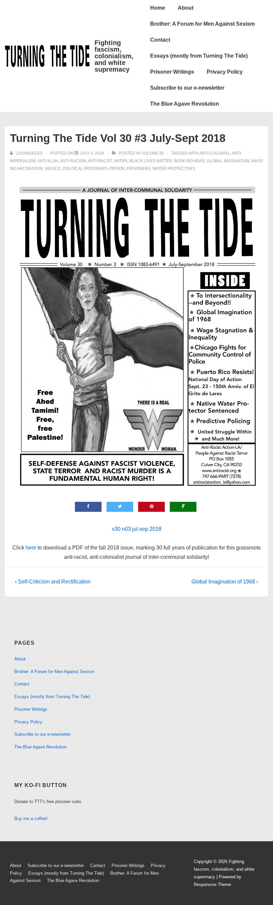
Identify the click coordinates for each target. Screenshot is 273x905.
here (31, 547)
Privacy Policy (225, 72)
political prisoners (85, 168)
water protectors (173, 168)
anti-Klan (47, 161)
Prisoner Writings (172, 72)
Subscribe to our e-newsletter (187, 88)
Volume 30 (152, 153)
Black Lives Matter (151, 161)
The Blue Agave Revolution (184, 104)
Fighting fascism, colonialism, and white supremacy (114, 56)
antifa (121, 161)
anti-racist (100, 161)
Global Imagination (228, 161)
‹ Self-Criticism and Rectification (53, 581)
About (185, 8)
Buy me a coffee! (31, 818)
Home (157, 8)
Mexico (53, 168)
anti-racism (73, 161)
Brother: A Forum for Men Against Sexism (202, 24)
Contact (160, 40)
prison (117, 168)
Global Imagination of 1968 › (224, 581)
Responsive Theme (212, 884)
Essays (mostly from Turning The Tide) (199, 56)
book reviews (189, 161)
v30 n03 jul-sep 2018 (136, 529)
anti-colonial (214, 153)
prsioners (138, 168)
